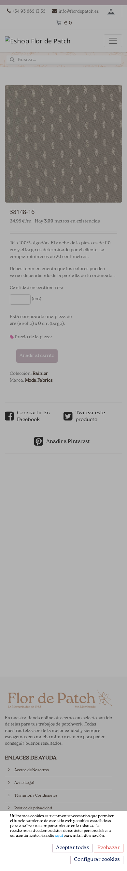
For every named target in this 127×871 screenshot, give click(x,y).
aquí (59, 836)
